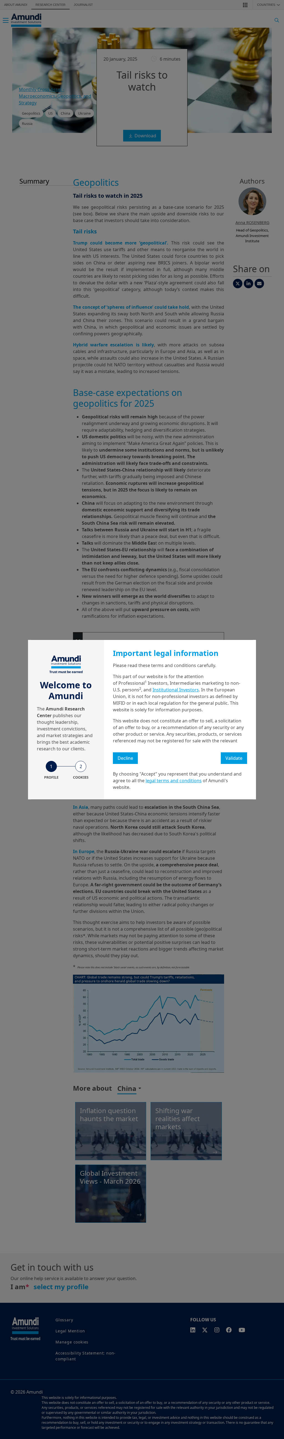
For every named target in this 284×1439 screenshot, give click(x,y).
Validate (233, 758)
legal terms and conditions (174, 781)
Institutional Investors (176, 690)
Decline (125, 758)
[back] (268, 747)
